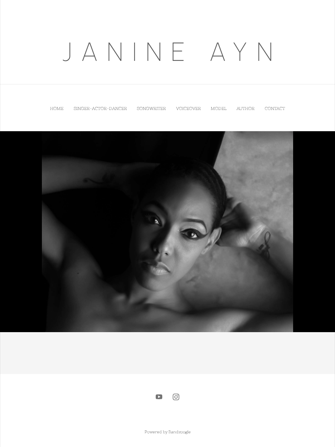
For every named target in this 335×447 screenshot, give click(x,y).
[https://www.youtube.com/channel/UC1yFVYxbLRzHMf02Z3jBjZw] (159, 397)
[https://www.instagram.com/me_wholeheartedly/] (176, 397)
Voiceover (188, 108)
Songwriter (151, 108)
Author (246, 108)
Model (219, 108)
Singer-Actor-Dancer (100, 108)
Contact (275, 108)
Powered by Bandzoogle (168, 432)
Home (56, 108)
